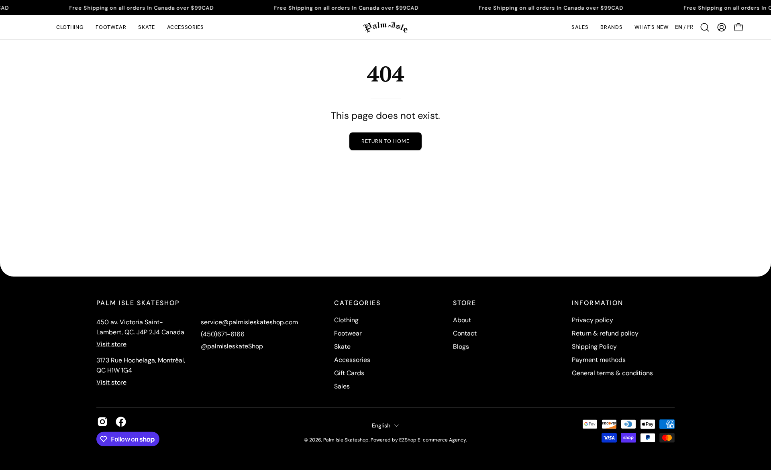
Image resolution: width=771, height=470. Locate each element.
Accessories (352, 360)
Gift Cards (349, 373)
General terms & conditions (612, 373)
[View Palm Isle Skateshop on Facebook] (121, 422)
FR (690, 27)
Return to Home (385, 141)
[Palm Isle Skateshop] (385, 27)
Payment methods (599, 360)
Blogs (461, 346)
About (462, 320)
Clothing (346, 320)
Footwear (348, 333)
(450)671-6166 (223, 334)
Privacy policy (592, 320)
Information (597, 303)
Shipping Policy (594, 346)
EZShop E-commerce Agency (432, 439)
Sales (342, 386)
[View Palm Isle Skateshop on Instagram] (102, 422)
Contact (465, 333)
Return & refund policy (605, 333)
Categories (357, 303)
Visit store (111, 344)
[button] (70, 27)
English (381, 425)
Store (464, 303)
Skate (342, 346)
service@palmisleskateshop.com (249, 322)
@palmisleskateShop (232, 346)
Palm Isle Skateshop (346, 439)
